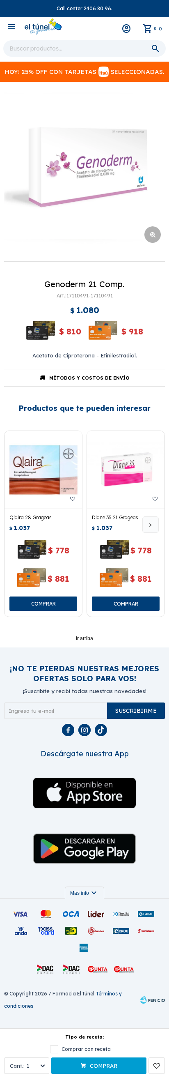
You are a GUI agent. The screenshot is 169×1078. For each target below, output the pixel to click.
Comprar (103, 1065)
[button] (150, 524)
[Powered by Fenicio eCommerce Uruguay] (152, 1000)
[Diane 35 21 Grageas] (125, 470)
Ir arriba (84, 638)
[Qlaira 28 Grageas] (43, 470)
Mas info (84, 893)
